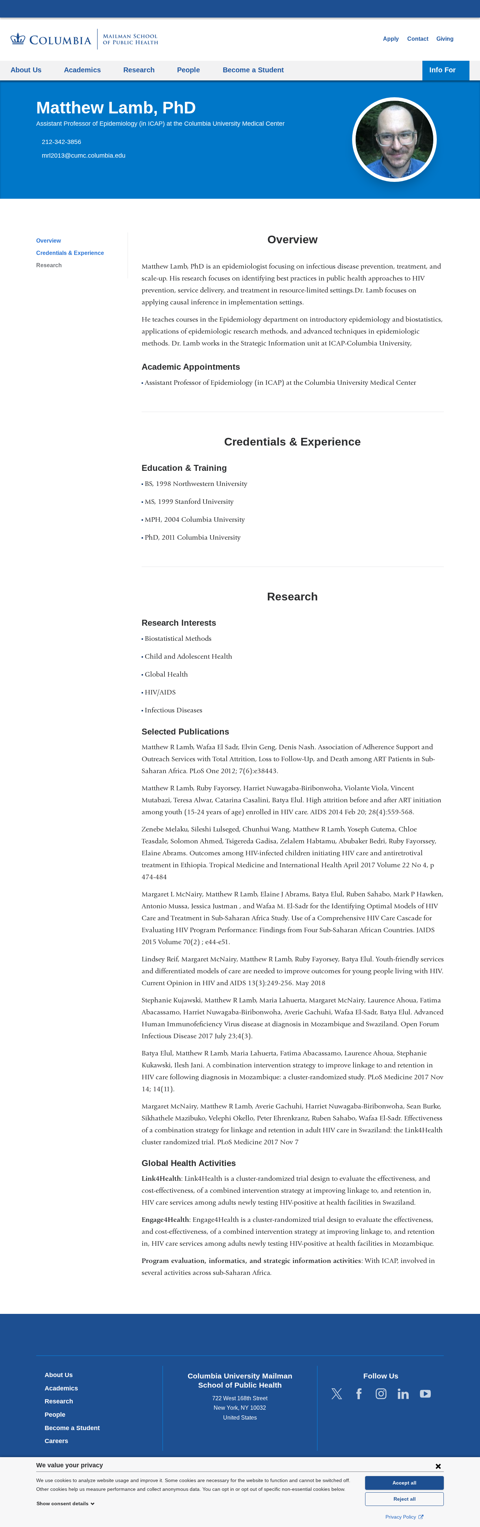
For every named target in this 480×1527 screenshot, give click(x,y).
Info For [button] (442, 70)
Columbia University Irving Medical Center (240, 8)
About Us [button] (26, 70)
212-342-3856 (61, 141)
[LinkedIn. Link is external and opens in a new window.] (403, 1394)
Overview (48, 241)
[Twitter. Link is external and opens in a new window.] (337, 1394)
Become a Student (72, 1427)
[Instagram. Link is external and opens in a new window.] (381, 1394)
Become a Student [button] (253, 70)
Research (49, 265)
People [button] (188, 70)
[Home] (84, 39)
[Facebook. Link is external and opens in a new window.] (359, 1394)
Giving (445, 39)
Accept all (404, 1483)
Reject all (405, 1499)
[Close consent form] (438, 1466)
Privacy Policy (401, 1517)
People (55, 1414)
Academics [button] (82, 70)
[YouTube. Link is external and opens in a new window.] (425, 1394)
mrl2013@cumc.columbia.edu (83, 156)
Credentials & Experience (70, 253)
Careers (56, 1440)
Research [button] (139, 70)
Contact (417, 39)
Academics (61, 1388)
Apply (391, 39)
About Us (59, 1374)
